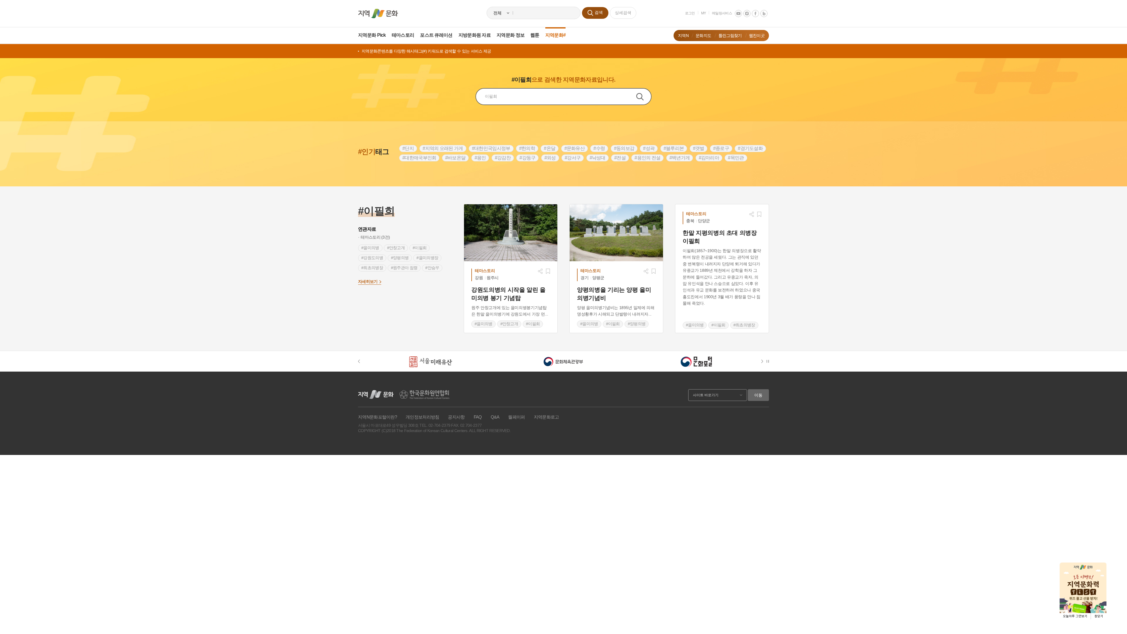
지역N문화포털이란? (377, 416)
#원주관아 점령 (404, 267)
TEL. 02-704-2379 (434, 425)
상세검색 (623, 12)
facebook (755, 13)
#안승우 (432, 267)
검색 (643, 96)
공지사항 (456, 416)
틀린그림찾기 (730, 35)
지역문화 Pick (372, 35)
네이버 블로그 (764, 13)
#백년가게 (679, 157)
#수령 (599, 148)
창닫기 (1098, 616)
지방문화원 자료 (474, 35)
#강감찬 (503, 157)
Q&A (495, 416)
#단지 (408, 148)
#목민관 (736, 157)
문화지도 (703, 35)
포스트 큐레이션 (436, 35)
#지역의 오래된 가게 (443, 148)
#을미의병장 (427, 257)
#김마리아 (709, 157)
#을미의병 (370, 247)
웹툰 (534, 35)
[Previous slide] (362, 361)
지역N (683, 35)
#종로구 (721, 148)
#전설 (620, 157)
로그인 (690, 13)
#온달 (549, 148)
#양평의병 (400, 257)
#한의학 (527, 148)
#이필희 (419, 247)
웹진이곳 (757, 35)
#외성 (550, 157)
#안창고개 (396, 247)
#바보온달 (455, 157)
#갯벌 (698, 148)
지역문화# (555, 35)
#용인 (480, 157)
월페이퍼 (516, 416)
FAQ (478, 416)
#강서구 (573, 157)
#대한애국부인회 (419, 157)
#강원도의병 (372, 257)
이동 (758, 395)
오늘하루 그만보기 (1075, 616)
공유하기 (540, 271)
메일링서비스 (722, 13)
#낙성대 (597, 157)
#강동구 (527, 157)
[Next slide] (763, 361)
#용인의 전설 (647, 157)
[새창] (510, 232)
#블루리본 (674, 148)
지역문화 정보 (510, 35)
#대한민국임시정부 (491, 148)
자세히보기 (368, 281)
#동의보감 (624, 148)
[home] (378, 13)
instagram (747, 13)
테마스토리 (403, 35)
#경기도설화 (750, 148)
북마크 (548, 271)
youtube (738, 13)
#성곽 (648, 148)
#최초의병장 (372, 267)
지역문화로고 (546, 416)
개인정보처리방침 (422, 416)
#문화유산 (574, 148)
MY (703, 13)
